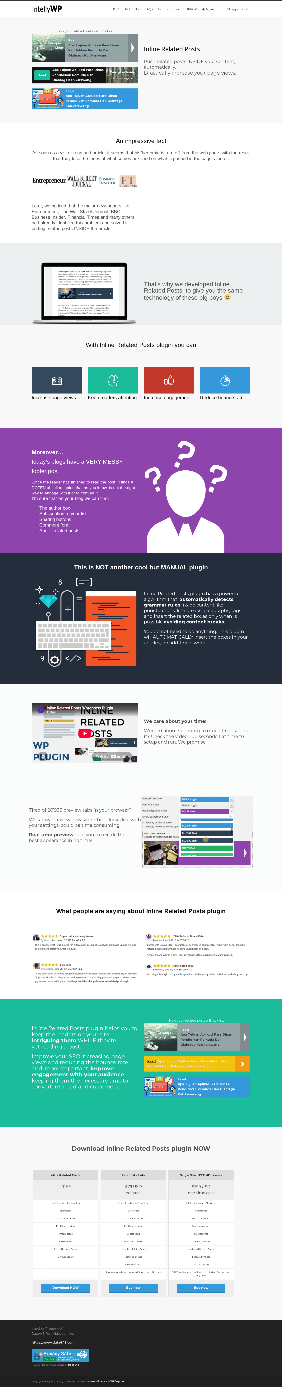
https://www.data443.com (53, 1342)
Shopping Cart (237, 9)
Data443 (73, 1364)
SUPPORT (191, 9)
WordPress (98, 1381)
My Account (214, 9)
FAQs (149, 9)
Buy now (133, 1288)
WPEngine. (117, 1381)
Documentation (168, 9)
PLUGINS (132, 9)
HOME (116, 9)
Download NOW (65, 1288)
